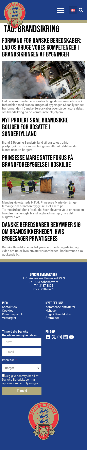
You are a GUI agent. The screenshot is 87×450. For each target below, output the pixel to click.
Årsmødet (52, 318)
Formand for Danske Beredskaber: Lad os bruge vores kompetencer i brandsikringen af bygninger (41, 47)
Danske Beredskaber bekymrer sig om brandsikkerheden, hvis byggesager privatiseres (41, 232)
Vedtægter (9, 318)
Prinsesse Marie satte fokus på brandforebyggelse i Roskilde (37, 161)
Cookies (7, 310)
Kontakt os (9, 307)
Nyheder (51, 310)
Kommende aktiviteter (60, 307)
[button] (61, 10)
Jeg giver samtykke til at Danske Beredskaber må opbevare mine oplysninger (20, 379)
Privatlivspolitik (12, 314)
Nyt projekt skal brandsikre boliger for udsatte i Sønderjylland (35, 127)
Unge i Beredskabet (59, 314)
